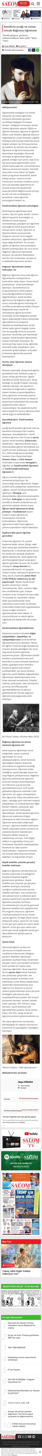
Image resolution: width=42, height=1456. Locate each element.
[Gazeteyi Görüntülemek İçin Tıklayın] (21, 1203)
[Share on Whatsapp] (37, 50)
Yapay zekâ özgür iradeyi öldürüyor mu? (16, 1272)
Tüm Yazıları (25, 1086)
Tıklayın (22, 1122)
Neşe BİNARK (25, 1081)
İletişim (23, 1088)
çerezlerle (28, 1453)
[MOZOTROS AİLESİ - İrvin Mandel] (21, 1298)
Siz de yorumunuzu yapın (28, 1098)
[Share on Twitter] (33, 50)
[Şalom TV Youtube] (21, 1139)
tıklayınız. (14, 1455)
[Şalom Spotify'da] (21, 1160)
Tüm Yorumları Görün (30, 1110)
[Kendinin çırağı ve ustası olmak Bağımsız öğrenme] (21, 79)
